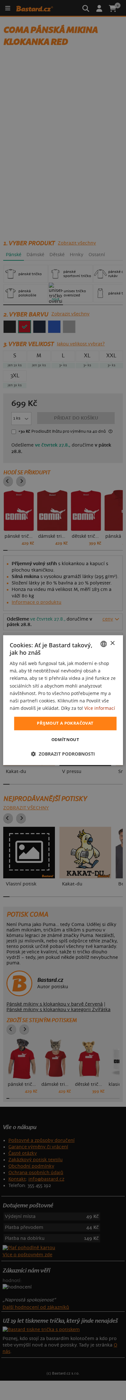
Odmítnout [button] (65, 739)
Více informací (99, 708)
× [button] (112, 643)
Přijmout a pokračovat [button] (65, 723)
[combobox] (103, 644)
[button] (63, 754)
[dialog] (63, 700)
